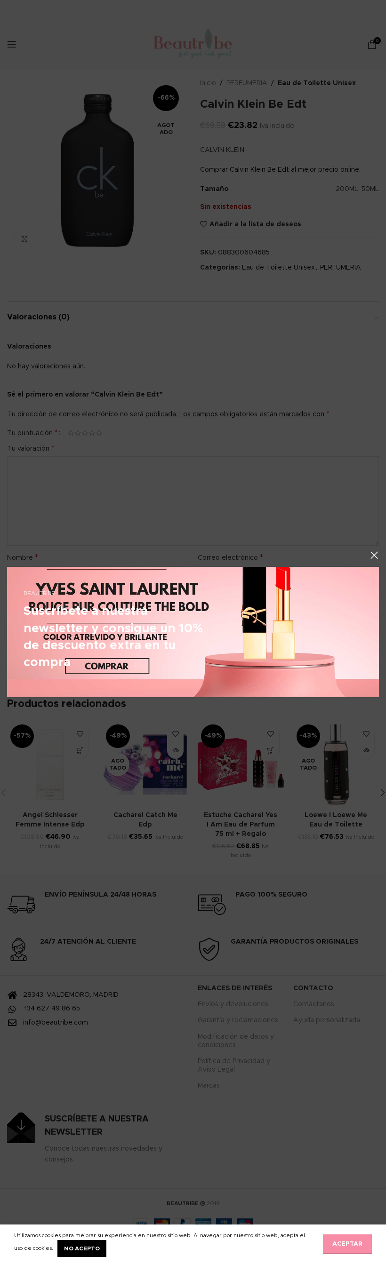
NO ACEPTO (82, 1248)
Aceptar (347, 1244)
